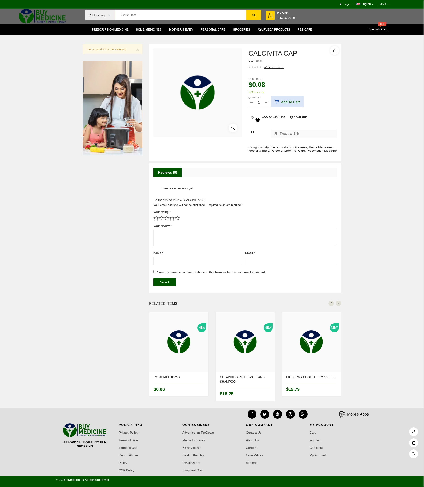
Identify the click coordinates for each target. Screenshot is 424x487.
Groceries (300, 147)
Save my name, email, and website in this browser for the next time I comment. (211, 272)
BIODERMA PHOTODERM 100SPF (310, 377)
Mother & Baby (258, 150)
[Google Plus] (303, 414)
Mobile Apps (358, 414)
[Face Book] (252, 414)
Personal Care (281, 150)
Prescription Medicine (322, 150)
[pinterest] (277, 414)
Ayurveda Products (278, 147)
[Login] (413, 430)
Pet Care (299, 150)
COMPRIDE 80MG (167, 377)
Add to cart (290, 102)
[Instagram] (290, 414)
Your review (162, 226)
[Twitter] (264, 414)
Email (250, 253)
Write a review (274, 67)
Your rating (162, 212)
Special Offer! (377, 29)
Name (158, 253)
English (366, 4)
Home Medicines (320, 147)
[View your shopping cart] (270, 15)
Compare (300, 117)
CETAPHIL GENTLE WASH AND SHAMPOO (242, 379)
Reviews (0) (167, 172)
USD (383, 4)
